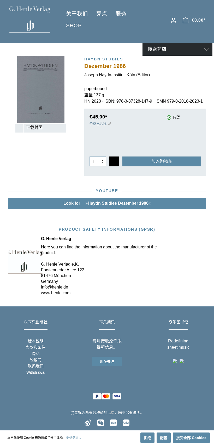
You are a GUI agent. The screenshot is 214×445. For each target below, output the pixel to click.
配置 (163, 438)
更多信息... (73, 438)
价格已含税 (98, 124)
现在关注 (107, 361)
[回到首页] (29, 19)
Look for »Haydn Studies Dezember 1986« (107, 203)
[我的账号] (174, 20)
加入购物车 (161, 161)
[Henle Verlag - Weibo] (88, 423)
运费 (111, 412)
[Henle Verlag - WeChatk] (100, 423)
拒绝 (147, 438)
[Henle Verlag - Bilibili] (126, 423)
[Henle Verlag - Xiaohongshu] (113, 423)
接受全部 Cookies (191, 438)
